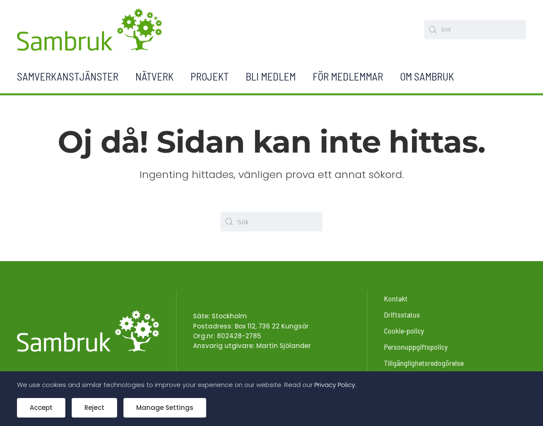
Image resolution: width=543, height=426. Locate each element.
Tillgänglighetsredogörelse (424, 363)
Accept (41, 407)
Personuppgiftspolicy (416, 346)
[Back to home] (89, 29)
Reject (94, 407)
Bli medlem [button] (271, 76)
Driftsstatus (402, 314)
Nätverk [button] (154, 76)
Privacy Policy (334, 384)
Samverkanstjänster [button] (67, 76)
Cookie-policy (404, 330)
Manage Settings (164, 407)
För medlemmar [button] (348, 76)
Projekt (209, 76)
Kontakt (396, 298)
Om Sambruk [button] (427, 76)
